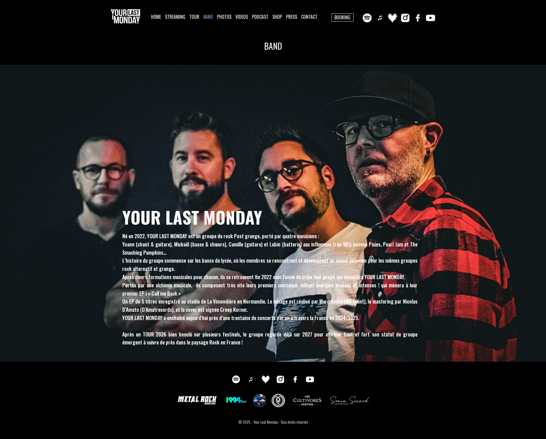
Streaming (175, 16)
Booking (342, 17)
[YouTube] (430, 17)
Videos (241, 16)
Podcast (260, 16)
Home (156, 16)
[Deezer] (392, 17)
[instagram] (405, 17)
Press (291, 16)
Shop (277, 16)
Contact (309, 16)
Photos (224, 16)
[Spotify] (367, 17)
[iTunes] (379, 17)
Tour (194, 16)
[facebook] (417, 17)
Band (208, 16)
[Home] (125, 16)
